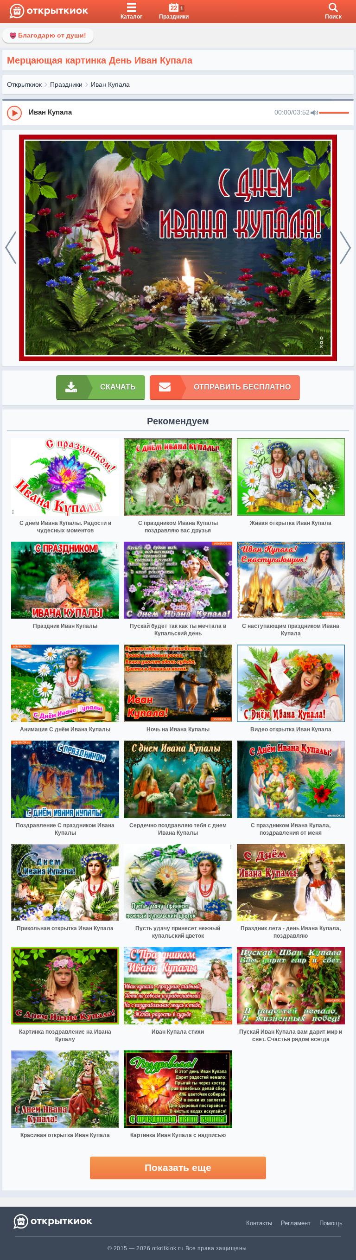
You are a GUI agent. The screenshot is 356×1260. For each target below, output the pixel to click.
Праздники (66, 84)
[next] (345, 248)
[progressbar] (334, 113)
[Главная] (49, 11)
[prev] (11, 248)
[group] (178, 112)
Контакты (259, 1223)
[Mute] (314, 113)
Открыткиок (24, 84)
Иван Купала (110, 84)
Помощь (331, 1223)
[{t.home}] (53, 1221)
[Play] (14, 113)
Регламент (296, 1223)
